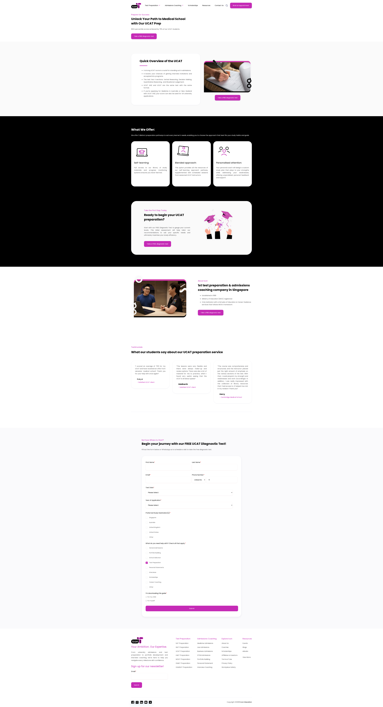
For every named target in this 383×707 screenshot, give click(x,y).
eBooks (245, 651)
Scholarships (193, 5)
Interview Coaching (204, 667)
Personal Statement (205, 663)
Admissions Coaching (173, 5)
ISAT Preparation (182, 647)
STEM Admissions (203, 655)
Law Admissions (203, 647)
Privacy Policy (227, 663)
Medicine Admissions (205, 643)
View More (247, 657)
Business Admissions (205, 651)
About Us (225, 643)
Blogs (245, 647)
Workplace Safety (229, 667)
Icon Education (246, 702)
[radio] (191, 597)
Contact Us (219, 5)
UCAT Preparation (183, 651)
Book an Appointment (241, 5)
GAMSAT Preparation (184, 667)
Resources (206, 5)
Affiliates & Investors (229, 655)
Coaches (225, 647)
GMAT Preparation (183, 663)
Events (245, 643)
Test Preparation (151, 5)
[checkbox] (191, 528)
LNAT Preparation (182, 655)
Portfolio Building (203, 659)
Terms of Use (227, 659)
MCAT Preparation (183, 659)
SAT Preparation (182, 643)
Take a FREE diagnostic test (144, 36)
